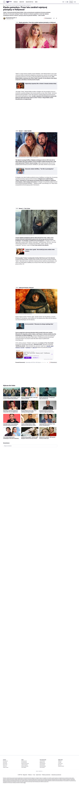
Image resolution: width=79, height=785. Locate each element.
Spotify (48, 346)
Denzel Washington (43, 766)
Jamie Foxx (5, 766)
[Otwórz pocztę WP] (63, 2)
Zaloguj (71, 1)
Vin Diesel (59, 762)
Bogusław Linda (42, 762)
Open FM (35, 347)
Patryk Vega (5, 762)
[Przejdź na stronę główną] (4, 2)
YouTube (22, 347)
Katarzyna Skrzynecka (24, 766)
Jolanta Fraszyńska (24, 764)
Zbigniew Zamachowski (25, 763)
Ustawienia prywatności (56, 774)
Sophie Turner (5, 764)
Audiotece (28, 347)
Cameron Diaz (60, 763)
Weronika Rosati (42, 764)
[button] (66, 2)
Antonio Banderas (42, 763)
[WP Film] (10, 2)
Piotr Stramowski (24, 762)
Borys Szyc (59, 764)
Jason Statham (23, 767)
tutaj (24, 782)
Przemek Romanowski (10, 17)
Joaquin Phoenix (5, 767)
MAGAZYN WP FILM (29, 1)
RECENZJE (16, 1)
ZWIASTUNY (21, 1)
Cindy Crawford (42, 767)
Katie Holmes (5, 763)
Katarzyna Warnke (61, 766)
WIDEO (36, 1)
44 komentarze (48, 18)
